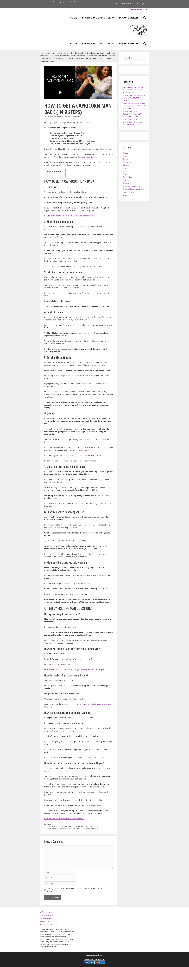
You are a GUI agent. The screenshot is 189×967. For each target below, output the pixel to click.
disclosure (71, 116)
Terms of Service (46, 915)
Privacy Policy (45, 918)
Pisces (125, 174)
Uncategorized (128, 192)
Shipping (61, 2)
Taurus (126, 183)
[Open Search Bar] (144, 17)
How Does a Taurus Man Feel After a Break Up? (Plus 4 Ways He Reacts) (72, 826)
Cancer (125, 159)
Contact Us (43, 2)
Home (73, 17)
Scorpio (126, 180)
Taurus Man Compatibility (133, 189)
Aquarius (126, 153)
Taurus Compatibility (131, 186)
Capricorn (50, 824)
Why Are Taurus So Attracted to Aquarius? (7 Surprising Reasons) (133, 113)
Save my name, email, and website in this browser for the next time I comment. (75, 889)
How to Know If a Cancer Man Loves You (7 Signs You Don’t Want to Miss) (72, 829)
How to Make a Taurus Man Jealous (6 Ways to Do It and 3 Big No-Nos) (134, 106)
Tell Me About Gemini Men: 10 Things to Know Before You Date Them (133, 89)
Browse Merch (128, 17)
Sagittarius (127, 177)
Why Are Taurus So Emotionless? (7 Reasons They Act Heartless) (132, 122)
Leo (124, 168)
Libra (125, 171)
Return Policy (53, 2)
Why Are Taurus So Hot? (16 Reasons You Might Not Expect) (134, 97)
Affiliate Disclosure (47, 912)
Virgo (125, 195)
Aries (125, 156)
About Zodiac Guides (76, 2)
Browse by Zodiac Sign (96, 17)
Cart (67, 2)
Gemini (126, 165)
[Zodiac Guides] (139, 9)
